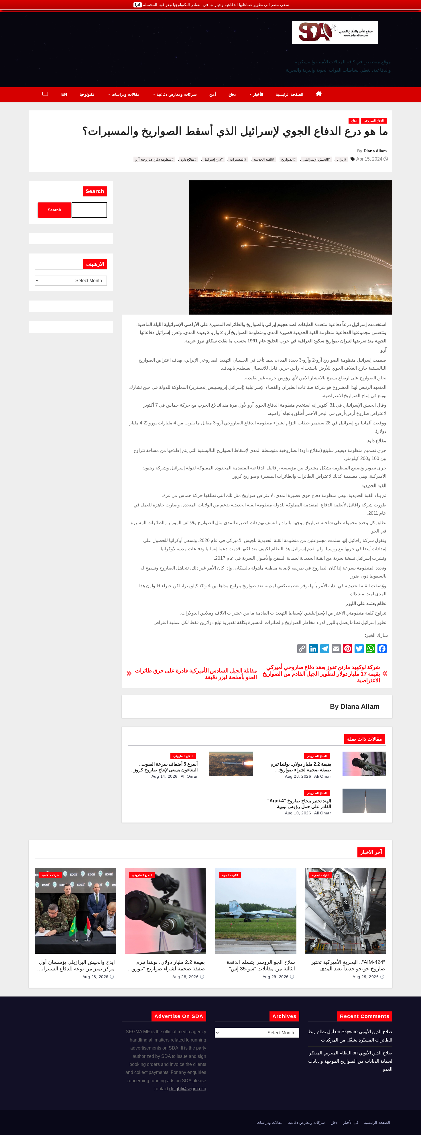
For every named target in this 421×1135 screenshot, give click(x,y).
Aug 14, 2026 (165, 776)
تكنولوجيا (87, 94)
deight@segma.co (187, 1088)
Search (95, 191)
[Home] (319, 94)
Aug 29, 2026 (366, 976)
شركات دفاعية (50, 875)
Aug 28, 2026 (298, 776)
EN (64, 94)
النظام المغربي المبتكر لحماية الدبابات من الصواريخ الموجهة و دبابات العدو (350, 1061)
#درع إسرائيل (213, 159)
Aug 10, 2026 (298, 813)
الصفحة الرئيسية (290, 94)
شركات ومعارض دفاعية (176, 94)
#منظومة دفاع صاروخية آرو (154, 159)
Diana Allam (375, 151)
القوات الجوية (230, 875)
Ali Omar (322, 776)
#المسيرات (238, 159)
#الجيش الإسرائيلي (316, 159)
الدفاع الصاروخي (374, 120)
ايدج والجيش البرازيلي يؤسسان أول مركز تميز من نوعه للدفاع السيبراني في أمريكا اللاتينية (76, 968)
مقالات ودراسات (124, 94)
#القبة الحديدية (263, 159)
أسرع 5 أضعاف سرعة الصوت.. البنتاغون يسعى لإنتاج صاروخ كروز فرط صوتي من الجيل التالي (166, 770)
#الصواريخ (288, 159)
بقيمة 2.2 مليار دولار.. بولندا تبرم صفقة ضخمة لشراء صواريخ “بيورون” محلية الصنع (301, 770)
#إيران (341, 159)
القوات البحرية (320, 875)
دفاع (232, 94)
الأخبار (257, 94)
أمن (212, 94)
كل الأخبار (350, 1122)
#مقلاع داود (188, 159)
